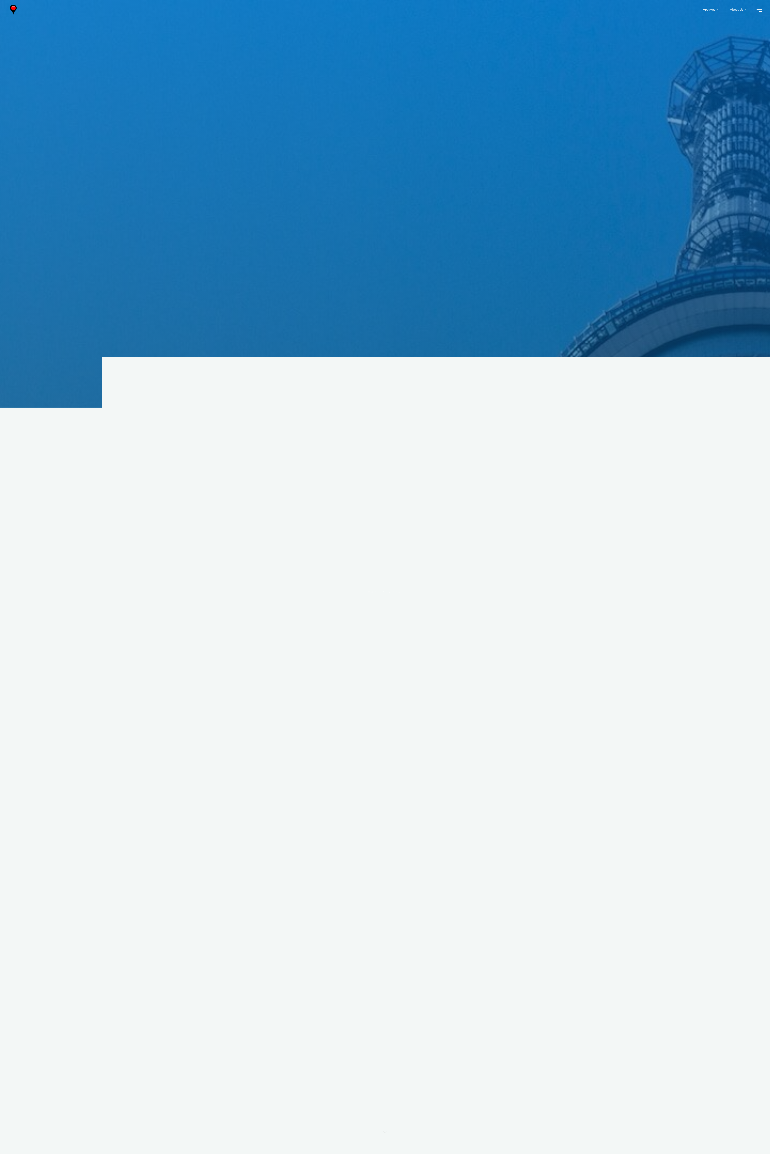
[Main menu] (758, 10)
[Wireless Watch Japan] (13, 9)
